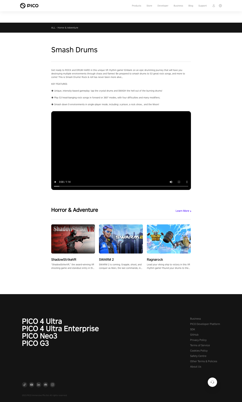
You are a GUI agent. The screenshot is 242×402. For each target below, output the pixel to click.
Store (149, 5)
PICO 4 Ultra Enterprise (60, 328)
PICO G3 (35, 343)
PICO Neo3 (39, 336)
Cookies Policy (199, 350)
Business (178, 5)
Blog (190, 5)
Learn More (182, 211)
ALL (53, 27)
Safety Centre (198, 356)
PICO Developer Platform (205, 324)
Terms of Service (200, 345)
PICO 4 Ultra (42, 321)
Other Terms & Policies (203, 361)
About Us (195, 366)
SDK (192, 329)
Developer (163, 5)
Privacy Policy (198, 340)
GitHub (194, 334)
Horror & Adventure (68, 27)
